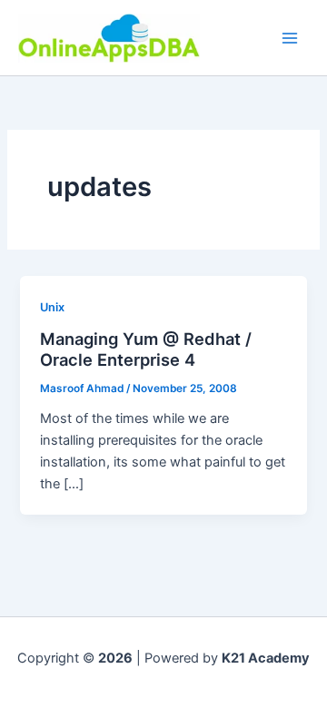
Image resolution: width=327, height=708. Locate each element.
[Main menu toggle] (290, 38)
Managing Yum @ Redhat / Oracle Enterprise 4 (146, 349)
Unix (52, 307)
